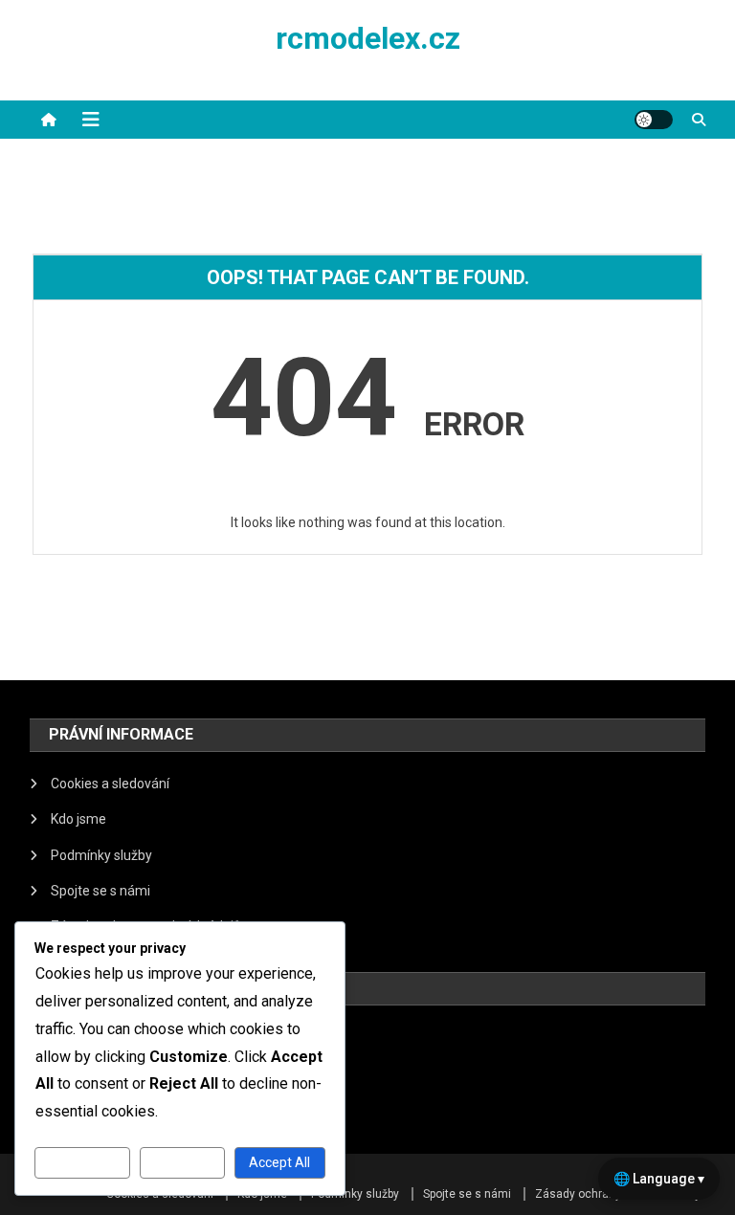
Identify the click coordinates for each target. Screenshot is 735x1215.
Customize (82, 1162)
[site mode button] (654, 119)
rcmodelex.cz (368, 38)
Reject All (182, 1162)
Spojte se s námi (100, 890)
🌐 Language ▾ (658, 1178)
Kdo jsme (78, 819)
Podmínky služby (101, 855)
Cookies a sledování (110, 783)
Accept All (279, 1162)
